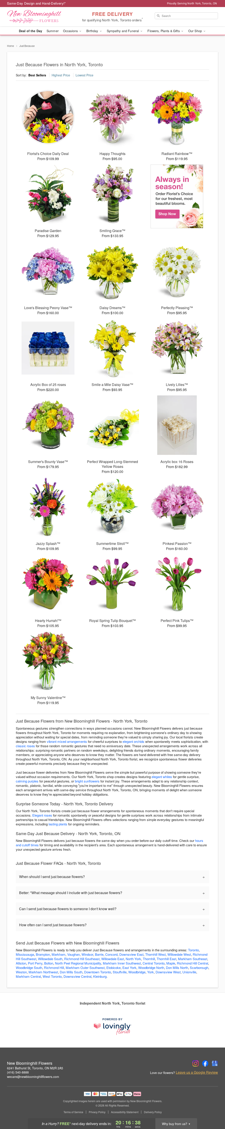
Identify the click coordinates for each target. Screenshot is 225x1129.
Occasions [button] (71, 31)
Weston (21, 972)
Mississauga (25, 954)
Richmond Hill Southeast (82, 958)
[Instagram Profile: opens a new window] (195, 1063)
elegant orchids (133, 741)
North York (133, 958)
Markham (58, 954)
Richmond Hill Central (192, 963)
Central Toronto (154, 963)
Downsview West (168, 972)
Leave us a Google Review (197, 1072)
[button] (213, 1110)
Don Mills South (71, 972)
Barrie (99, 954)
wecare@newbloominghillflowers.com (33, 1076)
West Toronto (52, 976)
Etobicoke (113, 967)
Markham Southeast (192, 958)
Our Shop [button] (195, 31)
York (150, 972)
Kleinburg (100, 976)
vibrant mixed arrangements (67, 741)
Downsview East (131, 954)
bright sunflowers (87, 781)
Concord (111, 954)
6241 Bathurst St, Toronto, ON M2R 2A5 (35, 1068)
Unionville (189, 972)
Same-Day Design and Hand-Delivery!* (36, 3)
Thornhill (149, 958)
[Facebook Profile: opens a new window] (205, 1063)
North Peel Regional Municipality (78, 963)
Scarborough (199, 967)
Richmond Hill (54, 967)
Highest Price (61, 75)
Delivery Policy (153, 1112)
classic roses (25, 745)
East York (129, 967)
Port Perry (35, 963)
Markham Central (28, 976)
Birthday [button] (92, 31)
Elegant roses (42, 815)
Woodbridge (136, 972)
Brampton (43, 954)
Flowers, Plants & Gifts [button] (163, 31)
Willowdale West (179, 954)
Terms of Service (73, 1112)
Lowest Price (84, 75)
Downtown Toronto (97, 972)
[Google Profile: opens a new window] (215, 1063)
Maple (170, 963)
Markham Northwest (43, 972)
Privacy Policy (97, 1112)
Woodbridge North (151, 967)
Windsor (87, 954)
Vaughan (73, 954)
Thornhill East (166, 958)
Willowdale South (50, 958)
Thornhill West (155, 954)
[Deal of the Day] (177, 196)
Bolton (48, 963)
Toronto (193, 950)
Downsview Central (77, 976)
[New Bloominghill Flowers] (38, 17)
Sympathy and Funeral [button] (123, 31)
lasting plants (58, 824)
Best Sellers (37, 75)
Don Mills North (177, 967)
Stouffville (120, 972)
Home (10, 46)
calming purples (27, 781)
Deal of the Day (30, 31)
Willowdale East (112, 958)
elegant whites (162, 776)
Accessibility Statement (124, 1112)
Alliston (21, 963)
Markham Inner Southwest (122, 963)
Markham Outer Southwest (85, 967)
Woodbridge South (29, 967)
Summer (53, 31)
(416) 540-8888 (18, 1072)
